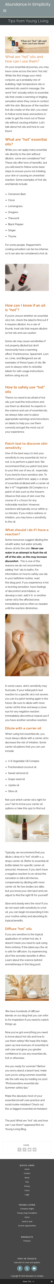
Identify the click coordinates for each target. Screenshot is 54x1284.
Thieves (12, 218)
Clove (11, 200)
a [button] (4, 10)
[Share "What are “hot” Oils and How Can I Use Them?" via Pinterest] (24, 1149)
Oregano (13, 212)
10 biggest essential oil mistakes (28, 1108)
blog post (15, 582)
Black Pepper (15, 224)
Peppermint (33, 244)
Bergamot (27, 358)
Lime (12, 358)
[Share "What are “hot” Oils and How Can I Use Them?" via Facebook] (19, 1149)
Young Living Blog (15, 1129)
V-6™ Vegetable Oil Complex (26, 487)
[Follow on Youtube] (34, 1268)
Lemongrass (15, 206)
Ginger (12, 230)
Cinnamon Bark (17, 194)
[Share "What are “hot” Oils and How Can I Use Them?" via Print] (34, 1149)
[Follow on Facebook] (19, 1268)
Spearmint (36, 354)
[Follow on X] (27, 1268)
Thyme (12, 236)
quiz (30, 808)
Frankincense (21, 354)
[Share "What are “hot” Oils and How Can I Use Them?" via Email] (29, 1149)
